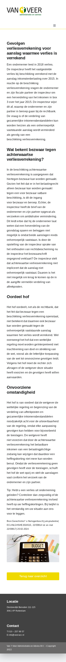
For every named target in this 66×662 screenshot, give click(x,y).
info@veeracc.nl (16, 635)
